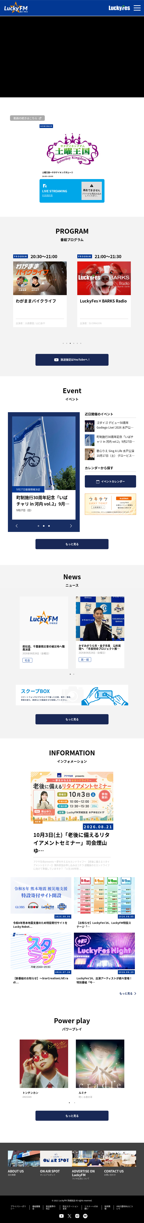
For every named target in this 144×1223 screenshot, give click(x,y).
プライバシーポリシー (18, 1207)
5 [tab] (77, 343)
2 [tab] (66, 343)
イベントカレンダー (113, 481)
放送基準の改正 (50, 1207)
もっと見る (72, 544)
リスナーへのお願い (91, 1207)
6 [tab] (81, 343)
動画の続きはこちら (25, 118)
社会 (27, 660)
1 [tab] (63, 343)
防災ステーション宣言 (70, 1207)
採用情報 (107, 1207)
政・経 (85, 659)
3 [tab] (70, 343)
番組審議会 (36, 1207)
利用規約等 (47, 195)
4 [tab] (74, 343)
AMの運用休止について (124, 1207)
